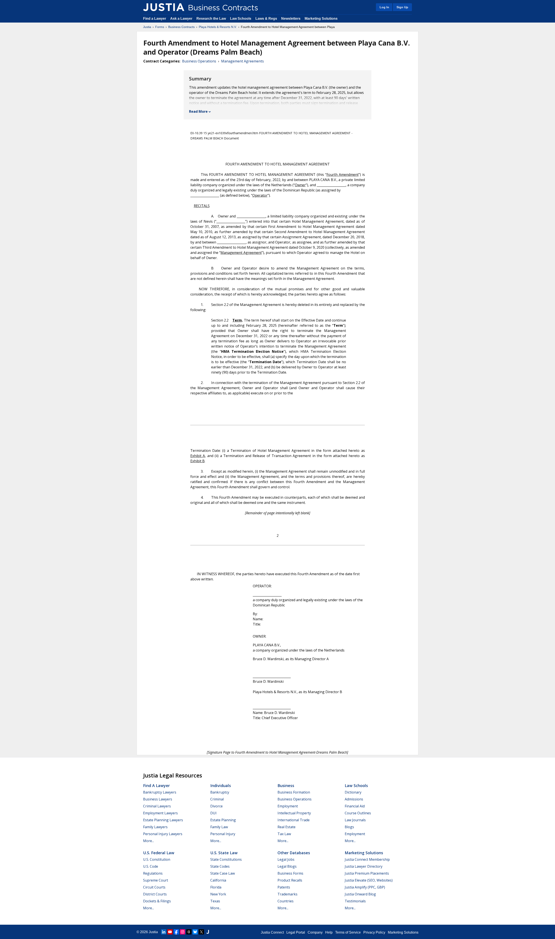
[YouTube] (170, 931)
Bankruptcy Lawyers (159, 792)
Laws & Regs (266, 18)
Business (286, 785)
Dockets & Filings (157, 901)
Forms (159, 27)
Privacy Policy (374, 932)
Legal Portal (295, 932)
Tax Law (284, 833)
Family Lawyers (155, 827)
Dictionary (353, 792)
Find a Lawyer (154, 18)
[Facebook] (176, 931)
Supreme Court (155, 880)
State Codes (220, 866)
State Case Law (222, 873)
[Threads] (188, 931)
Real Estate (286, 827)
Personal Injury (222, 833)
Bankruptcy (219, 792)
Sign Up (402, 7)
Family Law (219, 827)
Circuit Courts (154, 887)
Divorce (216, 806)
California (218, 880)
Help (329, 932)
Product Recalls (290, 880)
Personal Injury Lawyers (162, 833)
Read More (198, 111)
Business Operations (199, 61)
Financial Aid (355, 806)
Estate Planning (223, 820)
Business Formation (294, 792)
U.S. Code (150, 866)
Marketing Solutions (321, 18)
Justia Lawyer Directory (363, 866)
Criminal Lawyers (157, 806)
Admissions (354, 799)
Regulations (153, 873)
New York (218, 894)
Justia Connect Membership (367, 859)
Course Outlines (358, 813)
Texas (215, 901)
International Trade (294, 820)
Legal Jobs (286, 859)
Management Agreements (242, 61)
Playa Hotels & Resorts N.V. (218, 27)
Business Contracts (181, 27)
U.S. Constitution (156, 859)
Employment (288, 806)
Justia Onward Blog (360, 894)
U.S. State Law (224, 852)
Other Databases (294, 852)
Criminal (217, 799)
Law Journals (355, 820)
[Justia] (163, 7)
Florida (215, 887)
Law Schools (240, 18)
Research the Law (211, 18)
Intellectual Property (294, 813)
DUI (213, 813)
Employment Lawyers (160, 813)
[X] (201, 931)
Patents (284, 887)
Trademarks (287, 894)
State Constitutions (226, 859)
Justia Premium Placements (367, 873)
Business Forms (290, 873)
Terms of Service (348, 932)
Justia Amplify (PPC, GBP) (365, 887)
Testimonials (355, 901)
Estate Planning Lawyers (163, 820)
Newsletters (290, 18)
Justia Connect (272, 932)
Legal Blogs (287, 866)
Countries (286, 901)
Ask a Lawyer (181, 18)
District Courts (155, 894)
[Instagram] (182, 931)
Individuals (220, 785)
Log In (384, 7)
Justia (147, 27)
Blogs (349, 827)
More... (148, 840)
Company (315, 932)
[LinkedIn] (163, 931)
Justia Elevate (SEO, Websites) (369, 880)
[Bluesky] (195, 931)
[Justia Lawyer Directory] (207, 931)
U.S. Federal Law (158, 852)
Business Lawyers (157, 799)
